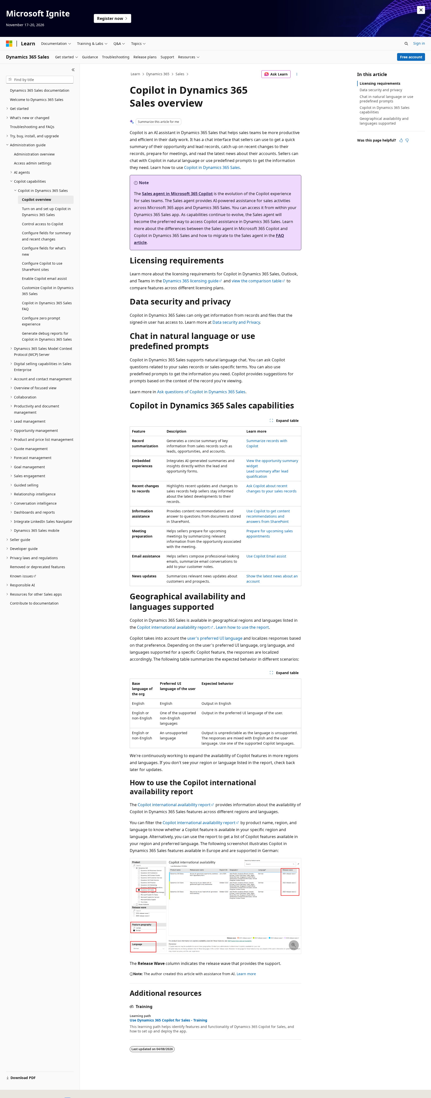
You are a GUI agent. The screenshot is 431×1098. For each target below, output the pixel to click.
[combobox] (40, 80)
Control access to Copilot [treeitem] (42, 224)
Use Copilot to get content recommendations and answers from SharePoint (268, 516)
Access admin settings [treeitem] (32, 163)
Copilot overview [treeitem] (36, 199)
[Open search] (406, 43)
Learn (135, 74)
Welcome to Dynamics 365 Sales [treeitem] (36, 99)
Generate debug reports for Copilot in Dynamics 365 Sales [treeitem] (47, 336)
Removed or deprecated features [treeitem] (37, 566)
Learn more (246, 973)
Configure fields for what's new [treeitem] (44, 251)
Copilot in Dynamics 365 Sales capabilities (385, 109)
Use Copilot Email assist (266, 556)
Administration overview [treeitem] (34, 154)
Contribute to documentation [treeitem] (34, 603)
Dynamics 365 (157, 74)
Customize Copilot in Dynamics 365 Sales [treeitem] (48, 290)
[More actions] (297, 74)
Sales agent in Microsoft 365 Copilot (177, 193)
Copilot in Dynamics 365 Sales (212, 167)
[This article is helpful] (401, 140)
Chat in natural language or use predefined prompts (386, 98)
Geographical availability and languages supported (384, 120)
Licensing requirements (380, 83)
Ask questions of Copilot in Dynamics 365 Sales (201, 391)
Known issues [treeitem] (21, 576)
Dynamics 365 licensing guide (190, 281)
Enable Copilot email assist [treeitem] (44, 278)
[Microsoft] (9, 43)
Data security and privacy (381, 89)
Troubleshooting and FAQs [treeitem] (32, 126)
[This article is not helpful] (407, 140)
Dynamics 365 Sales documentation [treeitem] (39, 90)
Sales (180, 74)
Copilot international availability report (173, 627)
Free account (411, 57)
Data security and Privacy (236, 322)
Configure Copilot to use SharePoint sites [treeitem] (42, 266)
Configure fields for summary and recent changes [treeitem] (46, 236)
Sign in (419, 43)
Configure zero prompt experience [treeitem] (41, 321)
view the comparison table (257, 281)
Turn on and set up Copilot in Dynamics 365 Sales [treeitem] (46, 211)
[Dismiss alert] (421, 10)
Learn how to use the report (242, 627)
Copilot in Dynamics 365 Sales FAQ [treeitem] (47, 306)
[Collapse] (73, 70)
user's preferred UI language (214, 638)
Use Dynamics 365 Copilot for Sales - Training (168, 1020)
